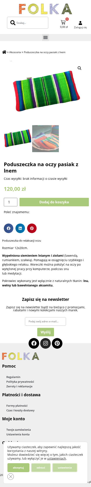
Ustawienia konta (18, 434)
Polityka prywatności (20, 382)
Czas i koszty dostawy (20, 410)
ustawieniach (56, 458)
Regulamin (13, 377)
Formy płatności (17, 406)
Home (4, 52)
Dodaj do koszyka (54, 202)
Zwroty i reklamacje (19, 386)
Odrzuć (41, 467)
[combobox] (27, 23)
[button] (45, 37)
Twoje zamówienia (18, 430)
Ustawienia (65, 467)
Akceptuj (18, 467)
